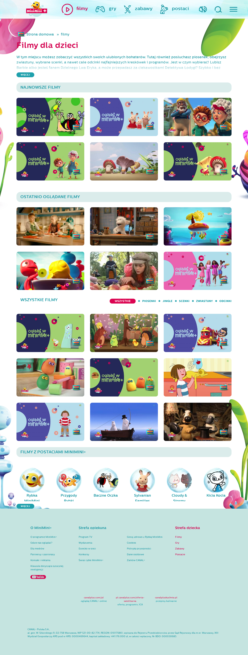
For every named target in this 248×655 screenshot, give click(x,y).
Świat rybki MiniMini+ (91, 560)
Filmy (178, 537)
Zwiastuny (204, 301)
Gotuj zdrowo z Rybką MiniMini (145, 537)
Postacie (180, 554)
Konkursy (84, 554)
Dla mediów (37, 548)
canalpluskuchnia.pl (166, 597)
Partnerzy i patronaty (42, 554)
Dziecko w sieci (87, 548)
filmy (65, 34)
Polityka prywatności (139, 548)
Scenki (184, 301)
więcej (25, 75)
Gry (177, 543)
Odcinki (225, 301)
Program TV (85, 537)
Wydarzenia (85, 543)
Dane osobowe (135, 554)
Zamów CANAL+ (136, 560)
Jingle (167, 301)
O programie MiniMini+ (43, 537)
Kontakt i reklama (40, 560)
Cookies (131, 543)
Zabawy (179, 548)
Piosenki (149, 301)
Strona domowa (40, 34)
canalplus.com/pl (94, 597)
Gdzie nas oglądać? (41, 543)
